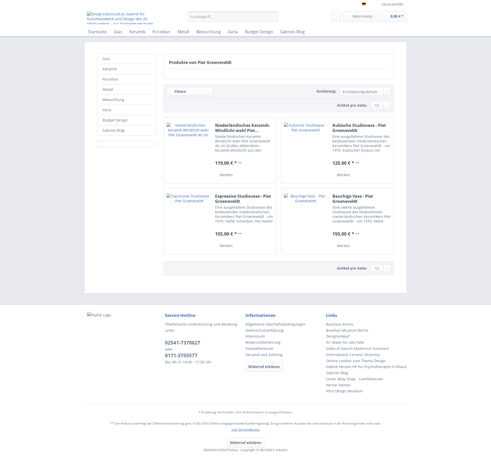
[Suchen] (273, 17)
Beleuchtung (113, 99)
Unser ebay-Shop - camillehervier (354, 378)
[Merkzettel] (336, 17)
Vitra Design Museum (344, 390)
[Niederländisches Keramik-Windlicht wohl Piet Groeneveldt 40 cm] (188, 150)
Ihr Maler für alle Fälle (345, 342)
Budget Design (115, 120)
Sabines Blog (114, 130)
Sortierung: (326, 91)
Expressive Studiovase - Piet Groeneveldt (243, 199)
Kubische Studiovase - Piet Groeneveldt (359, 128)
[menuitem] (233, 19)
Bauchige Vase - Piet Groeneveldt (352, 199)
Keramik (110, 68)
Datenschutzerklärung (265, 330)
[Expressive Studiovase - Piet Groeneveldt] (188, 221)
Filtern (179, 91)
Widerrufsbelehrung (263, 342)
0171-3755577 (181, 355)
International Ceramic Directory (353, 354)
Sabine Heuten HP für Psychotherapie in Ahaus (366, 366)
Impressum (255, 336)
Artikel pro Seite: (352, 105)
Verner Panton (338, 385)
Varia (107, 109)
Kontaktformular (260, 348)
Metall (108, 89)
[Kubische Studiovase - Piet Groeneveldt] (305, 150)
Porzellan (110, 79)
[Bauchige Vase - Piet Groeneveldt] (305, 221)
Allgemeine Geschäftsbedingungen (276, 324)
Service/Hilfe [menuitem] (392, 4)
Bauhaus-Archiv (339, 324)
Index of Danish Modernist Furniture (357, 348)
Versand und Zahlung (264, 354)
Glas (106, 58)
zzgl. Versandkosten (245, 429)
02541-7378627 (182, 342)
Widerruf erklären (264, 366)
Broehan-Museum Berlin (347, 330)
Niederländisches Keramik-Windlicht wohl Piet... (242, 128)
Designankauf (338, 336)
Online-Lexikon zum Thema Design (356, 360)
